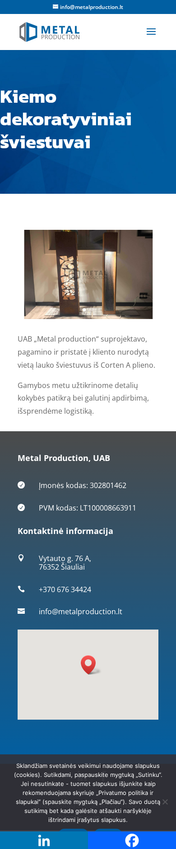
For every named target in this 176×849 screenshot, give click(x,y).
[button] (91, 665)
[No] (164, 801)
